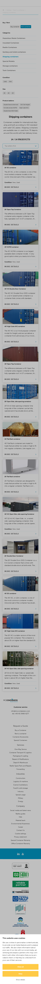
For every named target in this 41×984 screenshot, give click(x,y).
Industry (20, 791)
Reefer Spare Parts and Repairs (20, 766)
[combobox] (20, 146)
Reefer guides (20, 814)
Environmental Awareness (20, 824)
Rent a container (20, 734)
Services (20, 745)
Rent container (25, 26)
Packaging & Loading (20, 756)
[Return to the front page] (3, 10)
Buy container (15, 26)
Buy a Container (20, 730)
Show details (20, 980)
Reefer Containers (10, 47)
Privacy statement (20, 837)
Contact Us (21, 830)
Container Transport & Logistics (20, 753)
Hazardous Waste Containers (14, 38)
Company (20, 806)
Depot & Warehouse (20, 762)
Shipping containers (10, 57)
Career (20, 827)
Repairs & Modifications (20, 759)
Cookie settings (20, 834)
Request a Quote (20, 726)
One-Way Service (21, 749)
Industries (20, 774)
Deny (20, 974)
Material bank (20, 820)
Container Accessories (20, 737)
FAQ (20, 817)
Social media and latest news (20, 810)
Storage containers (10, 66)
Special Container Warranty (20, 840)
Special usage (20, 795)
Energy (20, 801)
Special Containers (20, 740)
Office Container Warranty (20, 843)
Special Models (9, 61)
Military (20, 798)
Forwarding (21, 769)
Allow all (20, 967)
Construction (20, 778)
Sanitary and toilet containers (14, 52)
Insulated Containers (11, 43)
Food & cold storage (20, 788)
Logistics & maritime (20, 781)
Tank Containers (9, 70)
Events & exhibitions (20, 785)
